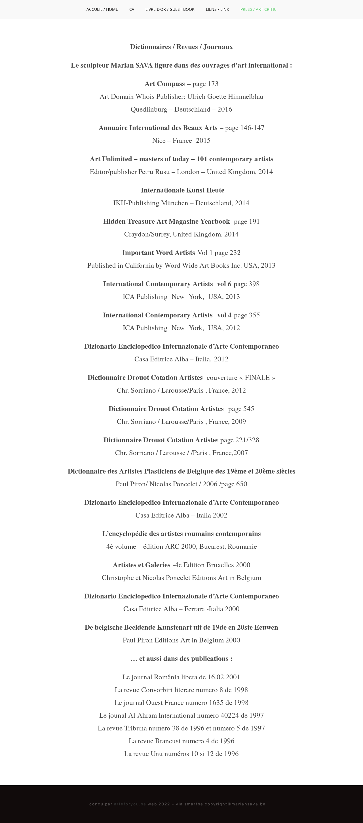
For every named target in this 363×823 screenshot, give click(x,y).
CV (131, 9)
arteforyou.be (130, 804)
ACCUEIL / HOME (102, 9)
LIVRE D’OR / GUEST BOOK (170, 9)
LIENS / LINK (217, 9)
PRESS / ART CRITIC (258, 9)
